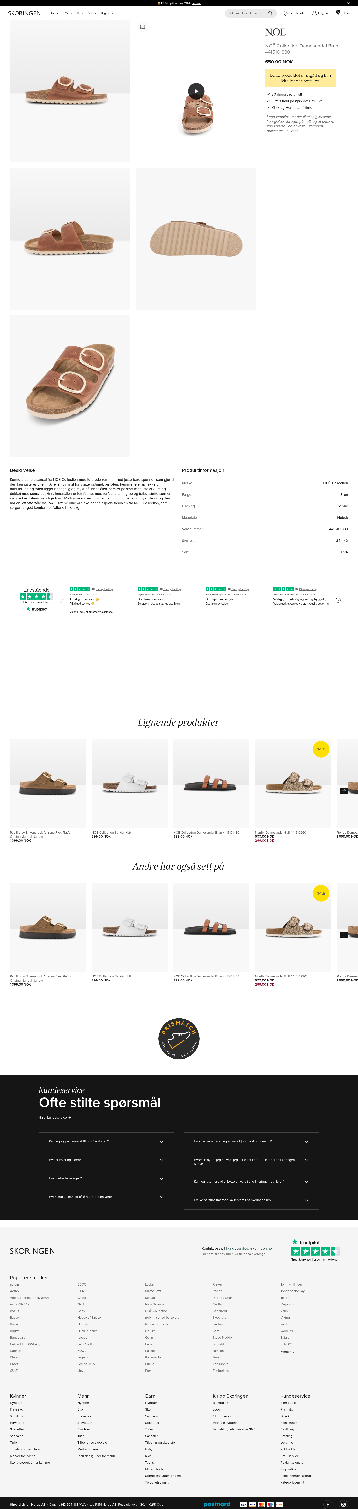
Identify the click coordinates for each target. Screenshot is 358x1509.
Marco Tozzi (153, 1291)
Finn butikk (289, 1403)
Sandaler (16, 1436)
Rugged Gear (222, 1297)
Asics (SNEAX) (20, 1304)
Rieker (217, 1284)
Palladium (152, 1351)
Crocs (14, 1364)
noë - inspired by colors (162, 1317)
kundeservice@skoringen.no (249, 1248)
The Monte (221, 1364)
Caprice (15, 1351)
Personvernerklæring (296, 1476)
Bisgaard (16, 1324)
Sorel (216, 1331)
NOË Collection (156, 1311)
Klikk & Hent (289, 1449)
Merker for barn (156, 1469)
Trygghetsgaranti (157, 1482)
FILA (80, 1291)
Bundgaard (18, 1337)
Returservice (290, 1456)
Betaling (287, 1436)
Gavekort (287, 1416)
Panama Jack (154, 1357)
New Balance (154, 1304)
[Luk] (348, 3)
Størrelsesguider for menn (96, 1456)
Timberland (221, 1370)
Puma (149, 1370)
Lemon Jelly (86, 1364)
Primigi (150, 1364)
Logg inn (219, 1409)
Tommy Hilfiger (291, 1284)
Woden (286, 1324)
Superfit (218, 1344)
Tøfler (14, 1442)
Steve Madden (223, 1337)
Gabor (81, 1297)
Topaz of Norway (293, 1291)
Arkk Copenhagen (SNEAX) (29, 1297)
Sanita (217, 1304)
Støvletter (17, 1429)
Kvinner (55, 13)
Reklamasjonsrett (293, 1462)
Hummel (83, 1324)
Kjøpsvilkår (288, 1469)
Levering (287, 1442)
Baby (148, 1449)
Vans (284, 1311)
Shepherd (220, 1311)
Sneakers (16, 1416)
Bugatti (15, 1331)
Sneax (92, 13)
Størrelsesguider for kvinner (30, 1462)
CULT (14, 1370)
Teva (216, 1357)
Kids (148, 1456)
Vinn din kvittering (226, 1422)
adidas (14, 1284)
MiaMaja (151, 1297)
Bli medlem (221, 1403)
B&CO (14, 1311)
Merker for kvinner (23, 1456)
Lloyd (81, 1370)
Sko (80, 1409)
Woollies (287, 1331)
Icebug (82, 1337)
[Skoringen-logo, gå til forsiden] (24, 13)
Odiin (149, 1337)
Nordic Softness (156, 1324)
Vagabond (288, 1304)
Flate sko (16, 1409)
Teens (149, 1462)
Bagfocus (107, 13)
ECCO (81, 1284)
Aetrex (14, 1291)
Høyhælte (17, 1422)
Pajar (148, 1344)
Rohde (217, 1291)
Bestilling (287, 1429)
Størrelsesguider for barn (163, 1476)
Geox (81, 1311)
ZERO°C (286, 1344)
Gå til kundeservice (53, 1117)
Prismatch (288, 1409)
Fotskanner (289, 1422)
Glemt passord (223, 1416)
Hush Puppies (87, 1331)
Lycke (149, 1284)
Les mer (196, 3)
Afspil (196, 91)
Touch (285, 1297)
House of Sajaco (89, 1317)
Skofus (218, 1324)
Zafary (285, 1337)
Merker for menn (89, 1449)
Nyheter (16, 1403)
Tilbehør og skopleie (25, 1449)
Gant (80, 1304)
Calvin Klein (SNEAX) (25, 1344)
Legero (82, 1357)
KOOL (81, 1351)
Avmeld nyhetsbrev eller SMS (234, 1429)
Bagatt (14, 1317)
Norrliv (150, 1331)
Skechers (219, 1317)
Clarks (14, 1357)
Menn (68, 13)
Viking (285, 1317)
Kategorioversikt (292, 1482)
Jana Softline (86, 1344)
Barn (80, 13)
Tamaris (218, 1351)
